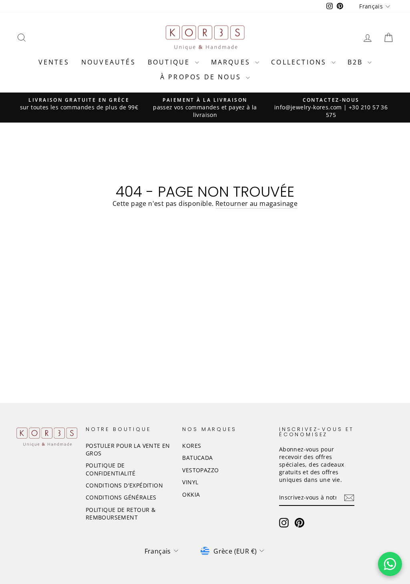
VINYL (190, 482)
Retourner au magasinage (256, 203)
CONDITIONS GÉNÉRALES (121, 497)
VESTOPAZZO (200, 470)
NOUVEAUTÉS (108, 62)
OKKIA (191, 494)
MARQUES (232, 62)
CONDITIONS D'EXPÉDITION (124, 485)
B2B (357, 62)
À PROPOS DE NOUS (202, 76)
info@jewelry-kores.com (308, 107)
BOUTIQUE (170, 62)
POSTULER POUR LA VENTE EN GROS (128, 449)
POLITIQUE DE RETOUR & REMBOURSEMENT (120, 513)
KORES (191, 445)
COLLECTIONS (300, 62)
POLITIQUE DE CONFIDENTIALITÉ (111, 469)
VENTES (53, 62)
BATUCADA (197, 457)
